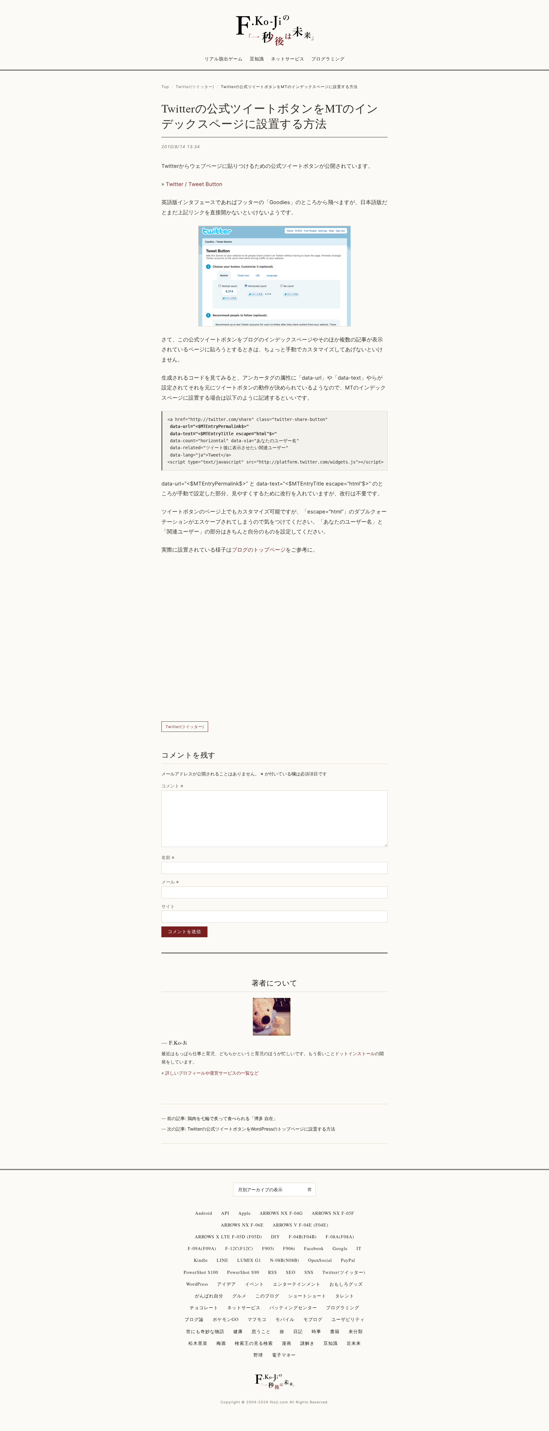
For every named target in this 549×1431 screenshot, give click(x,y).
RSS (272, 1272)
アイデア (226, 1284)
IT (359, 1248)
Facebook (314, 1248)
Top (165, 86)
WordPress (197, 1284)
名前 (167, 857)
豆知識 (257, 59)
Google (340, 1248)
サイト (168, 906)
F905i (268, 1248)
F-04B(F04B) (303, 1237)
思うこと (261, 1331)
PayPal (348, 1260)
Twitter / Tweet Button (194, 184)
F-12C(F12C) (239, 1248)
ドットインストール (355, 1053)
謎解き (307, 1343)
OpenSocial (320, 1260)
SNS (309, 1272)
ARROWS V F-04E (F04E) (301, 1225)
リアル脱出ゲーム (224, 59)
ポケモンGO (226, 1319)
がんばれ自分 (209, 1296)
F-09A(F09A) (202, 1248)
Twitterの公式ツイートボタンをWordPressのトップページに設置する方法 (261, 1129)
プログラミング (328, 59)
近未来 (354, 1343)
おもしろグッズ (346, 1284)
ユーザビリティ (348, 1319)
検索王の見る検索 (254, 1343)
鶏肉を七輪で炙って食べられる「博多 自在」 (232, 1118)
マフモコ (257, 1319)
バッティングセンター (293, 1307)
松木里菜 (197, 1343)
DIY (275, 1237)
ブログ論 (194, 1319)
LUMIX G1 (249, 1260)
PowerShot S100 (201, 1272)
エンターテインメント (297, 1284)
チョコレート (204, 1307)
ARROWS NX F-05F (333, 1213)
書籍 (335, 1331)
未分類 (356, 1331)
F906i (289, 1248)
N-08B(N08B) (284, 1260)
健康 (238, 1331)
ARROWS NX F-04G (281, 1213)
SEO (290, 1272)
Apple (244, 1213)
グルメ (239, 1296)
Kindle (201, 1260)
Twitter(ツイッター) (195, 86)
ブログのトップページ (259, 550)
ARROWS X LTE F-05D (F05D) (228, 1237)
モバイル (285, 1319)
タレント (344, 1296)
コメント (172, 785)
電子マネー (284, 1355)
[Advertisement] (274, 638)
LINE (222, 1260)
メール (170, 881)
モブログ (312, 1319)
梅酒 (221, 1343)
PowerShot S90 (243, 1272)
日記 (298, 1331)
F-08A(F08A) (340, 1237)
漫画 (286, 1343)
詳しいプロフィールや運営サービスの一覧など (212, 1073)
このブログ (267, 1296)
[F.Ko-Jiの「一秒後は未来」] (274, 31)
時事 (316, 1331)
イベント (254, 1284)
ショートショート (307, 1296)
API (225, 1213)
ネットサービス (287, 59)
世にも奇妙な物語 (205, 1331)
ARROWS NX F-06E (242, 1225)
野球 (258, 1355)
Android (203, 1213)
